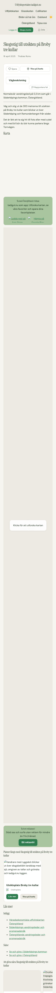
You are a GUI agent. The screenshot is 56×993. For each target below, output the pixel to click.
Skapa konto (25, 30)
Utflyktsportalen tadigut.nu (28, 5)
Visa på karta (36, 69)
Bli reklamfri (28, 842)
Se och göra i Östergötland (23, 955)
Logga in (13, 30)
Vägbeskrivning (17, 80)
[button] (28, 525)
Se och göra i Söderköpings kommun (28, 951)
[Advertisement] (28, 166)
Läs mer (12, 896)
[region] (28, 881)
